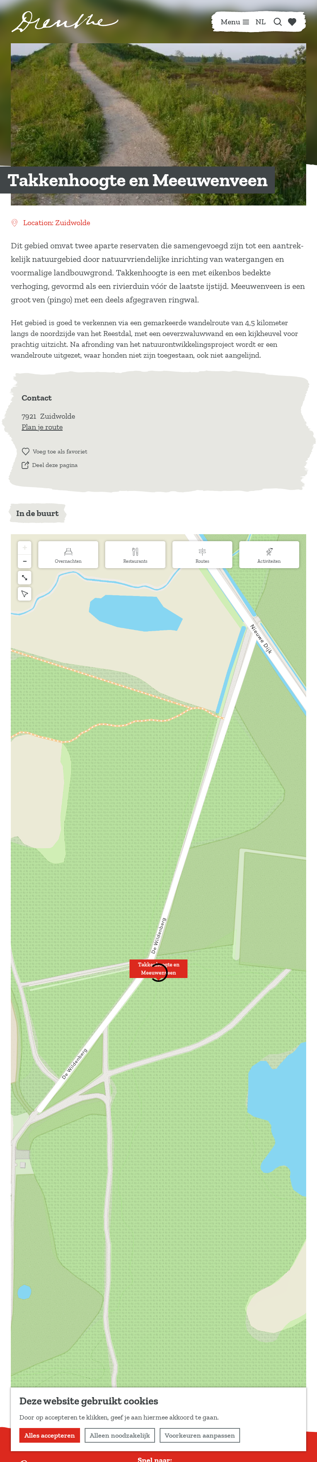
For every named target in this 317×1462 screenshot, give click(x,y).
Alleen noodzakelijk (120, 1435)
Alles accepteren (49, 1435)
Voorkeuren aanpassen (200, 1435)
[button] (158, 973)
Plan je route (42, 426)
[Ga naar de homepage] (65, 21)
